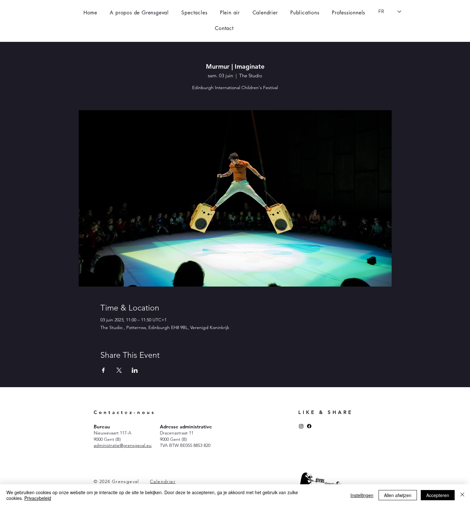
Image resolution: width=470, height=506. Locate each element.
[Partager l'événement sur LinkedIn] (135, 370)
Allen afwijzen (397, 495)
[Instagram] (301, 426)
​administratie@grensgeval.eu (123, 445)
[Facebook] (309, 426)
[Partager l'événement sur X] (119, 370)
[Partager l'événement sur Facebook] (103, 370)
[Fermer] (462, 495)
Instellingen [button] (361, 495)
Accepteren (437, 495)
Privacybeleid (37, 498)
